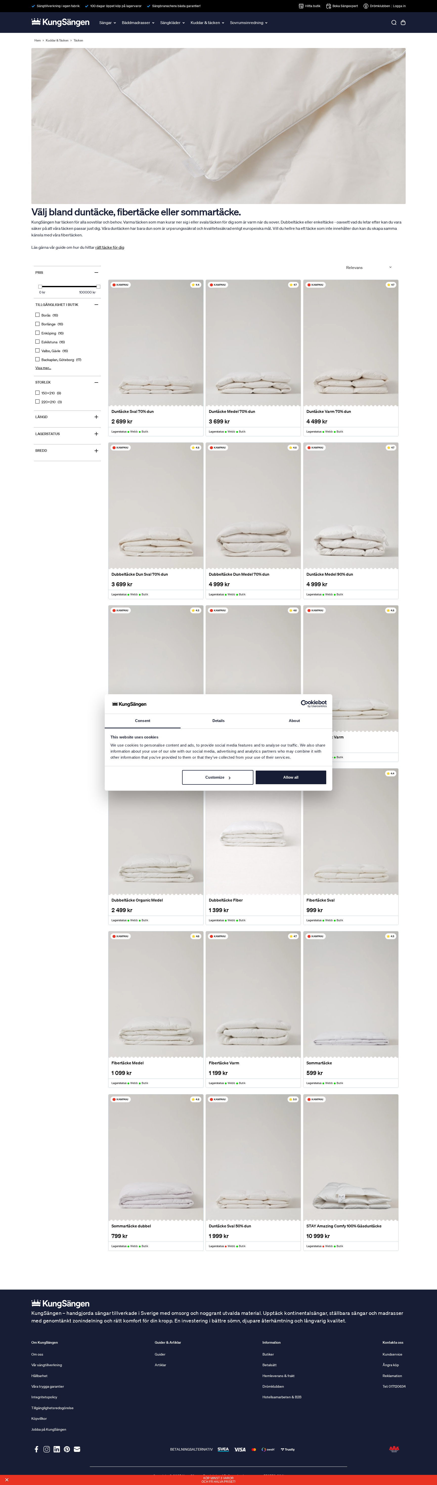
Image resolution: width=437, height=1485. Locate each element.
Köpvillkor (39, 1418)
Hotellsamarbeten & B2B (282, 1397)
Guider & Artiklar (168, 1342)
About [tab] (294, 720)
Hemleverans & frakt (279, 1376)
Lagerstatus (67, 433)
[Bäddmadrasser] (153, 22)
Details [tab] (218, 720)
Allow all (290, 777)
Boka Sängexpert (345, 6)
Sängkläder (170, 22)
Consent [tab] (142, 720)
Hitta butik (312, 6)
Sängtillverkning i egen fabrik (58, 6)
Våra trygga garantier (47, 1386)
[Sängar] (115, 22)
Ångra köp (391, 1365)
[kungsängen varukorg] (403, 22)
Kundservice (392, 1354)
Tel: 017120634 (394, 1386)
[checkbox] (67, 315)
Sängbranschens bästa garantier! (176, 6)
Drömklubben (380, 6)
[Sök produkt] (394, 22)
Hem (37, 40)
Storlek (67, 382)
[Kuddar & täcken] (223, 22)
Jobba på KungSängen (48, 1429)
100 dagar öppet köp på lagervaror (116, 6)
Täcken (78, 40)
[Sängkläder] (184, 22)
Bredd (67, 450)
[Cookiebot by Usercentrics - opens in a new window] (304, 704)
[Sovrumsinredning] (266, 22)
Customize (214, 777)
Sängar (105, 22)
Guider (160, 1354)
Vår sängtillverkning (46, 1365)
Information (272, 1342)
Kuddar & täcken (205, 22)
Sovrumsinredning (246, 22)
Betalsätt (270, 1365)
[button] (7, 1480)
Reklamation (392, 1376)
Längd (67, 416)
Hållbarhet (39, 1376)
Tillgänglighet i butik (67, 304)
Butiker (268, 1354)
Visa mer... (43, 368)
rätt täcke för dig (109, 247)
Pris (67, 272)
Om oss (37, 1354)
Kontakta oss (393, 1342)
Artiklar (160, 1365)
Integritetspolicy (44, 1397)
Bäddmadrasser (136, 22)
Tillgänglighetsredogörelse (52, 1408)
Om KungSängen (44, 1342)
